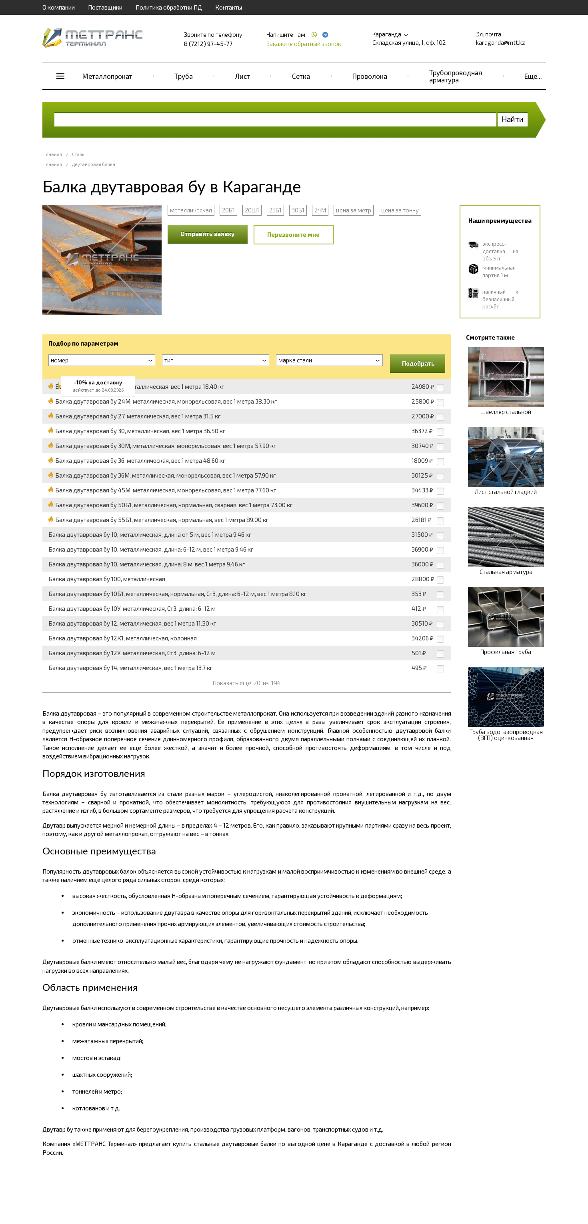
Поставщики (105, 7)
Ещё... (533, 76)
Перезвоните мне (293, 234)
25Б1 (275, 210)
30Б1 (298, 210)
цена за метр (353, 210)
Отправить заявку (207, 233)
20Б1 (228, 210)
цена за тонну (400, 210)
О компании (58, 7)
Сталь (78, 154)
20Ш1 (252, 210)
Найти (513, 119)
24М (320, 210)
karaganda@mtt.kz (500, 42)
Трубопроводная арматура (455, 76)
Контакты (228, 7)
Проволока (369, 76)
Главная (53, 154)
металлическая (191, 210)
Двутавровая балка (93, 164)
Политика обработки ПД (169, 7)
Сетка (301, 76)
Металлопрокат (107, 76)
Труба (183, 76)
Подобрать (418, 363)
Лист (242, 76)
